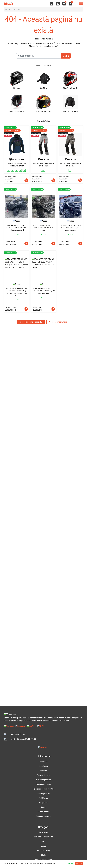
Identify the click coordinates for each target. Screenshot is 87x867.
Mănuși (43, 846)
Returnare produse (43, 780)
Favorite (43, 771)
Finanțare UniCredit (43, 816)
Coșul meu (43, 766)
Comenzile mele (43, 775)
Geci (43, 841)
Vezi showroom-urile (58, 322)
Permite (79, 863)
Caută (66, 55)
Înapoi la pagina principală (31, 322)
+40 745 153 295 (18, 734)
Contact (44, 807)
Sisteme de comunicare (43, 837)
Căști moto (43, 832)
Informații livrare (43, 793)
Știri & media (44, 812)
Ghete (43, 855)
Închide (70, 863)
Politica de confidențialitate (43, 789)
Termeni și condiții (43, 784)
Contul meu (43, 761)
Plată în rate (43, 798)
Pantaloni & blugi (43, 850)
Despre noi (43, 803)
